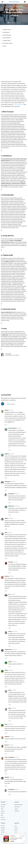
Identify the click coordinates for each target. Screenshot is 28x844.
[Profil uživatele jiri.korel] (2, 746)
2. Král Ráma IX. (6, 32)
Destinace (2, 806)
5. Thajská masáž (6, 40)
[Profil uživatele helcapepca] (2, 482)
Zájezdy (2, 813)
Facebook (2, 825)
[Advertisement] (14, 65)
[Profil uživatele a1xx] (6, 595)
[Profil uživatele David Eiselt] (6, 494)
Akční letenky (3, 804)
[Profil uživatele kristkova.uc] (6, 507)
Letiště (2, 809)
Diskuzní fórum (17, 806)
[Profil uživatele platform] (2, 455)
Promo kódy (3, 819)
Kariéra (16, 830)
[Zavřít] (25, 833)
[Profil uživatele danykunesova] (2, 650)
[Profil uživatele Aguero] (2, 519)
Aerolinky (2, 811)
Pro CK (16, 832)
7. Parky (4, 46)
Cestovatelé (17, 811)
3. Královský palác (6, 35)
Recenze (2, 817)
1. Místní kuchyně (6, 29)
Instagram (3, 830)
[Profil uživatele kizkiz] (6, 691)
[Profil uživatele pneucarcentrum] (6, 429)
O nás (16, 825)
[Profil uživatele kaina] (6, 709)
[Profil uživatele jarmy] (2, 725)
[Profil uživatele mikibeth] (2, 737)
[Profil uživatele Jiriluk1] (6, 663)
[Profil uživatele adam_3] (6, 632)
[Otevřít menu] (2, 1)
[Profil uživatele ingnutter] (2, 778)
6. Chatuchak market (7, 43)
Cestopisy (16, 809)
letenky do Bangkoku (18, 104)
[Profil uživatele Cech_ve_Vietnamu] (2, 758)
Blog (2, 815)
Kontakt (16, 827)
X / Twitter (3, 832)
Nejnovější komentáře (18, 804)
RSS (1, 834)
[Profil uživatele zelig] (2, 533)
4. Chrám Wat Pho (6, 38)
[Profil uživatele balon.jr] (2, 411)
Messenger (3, 827)
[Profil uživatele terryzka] (2, 577)
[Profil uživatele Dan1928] (6, 563)
